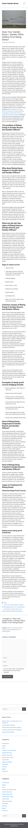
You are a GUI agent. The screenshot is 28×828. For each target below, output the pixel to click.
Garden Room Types (7, 757)
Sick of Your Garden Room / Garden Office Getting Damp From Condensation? (12, 629)
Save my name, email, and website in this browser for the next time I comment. (14, 670)
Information (5, 764)
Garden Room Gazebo (8, 732)
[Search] (24, 709)
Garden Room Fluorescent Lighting (11, 727)
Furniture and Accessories (9, 750)
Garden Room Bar (7, 752)
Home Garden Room (10, 3)
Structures (5, 771)
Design (4, 745)
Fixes (5, 602)
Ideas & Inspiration (7, 762)
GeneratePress (14, 825)
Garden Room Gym (7, 755)
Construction (5, 743)
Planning (4, 766)
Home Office (5, 759)
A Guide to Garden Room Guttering (11, 729)
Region (4, 769)
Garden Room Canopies (8, 725)
